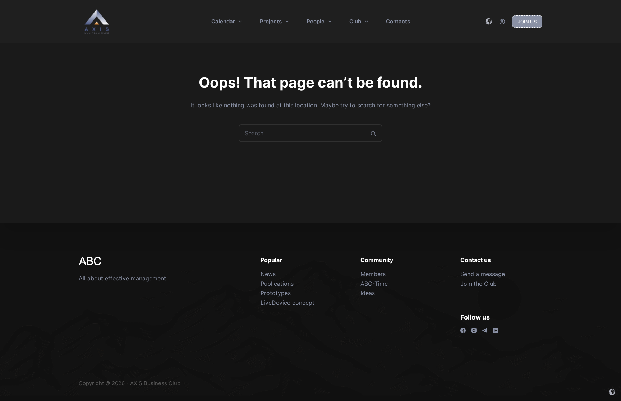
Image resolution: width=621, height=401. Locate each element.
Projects (271, 21)
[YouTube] (495, 330)
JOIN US (527, 21)
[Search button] (373, 133)
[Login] (502, 21)
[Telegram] (484, 330)
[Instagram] (474, 330)
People (316, 21)
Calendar (223, 21)
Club (355, 21)
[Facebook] (463, 330)
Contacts (398, 21)
